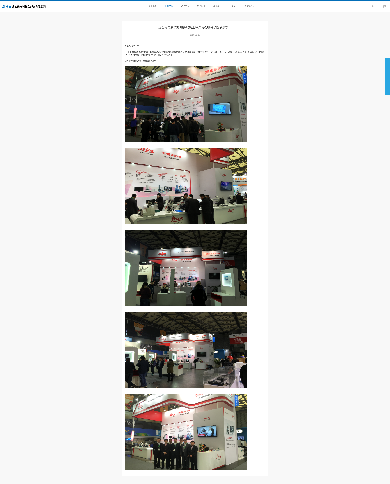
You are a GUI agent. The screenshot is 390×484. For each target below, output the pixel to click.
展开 (387, 76)
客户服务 (201, 6)
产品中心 (185, 6)
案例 (234, 6)
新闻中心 (169, 6)
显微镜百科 (250, 6)
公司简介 (153, 6)
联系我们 (217, 6)
